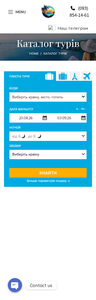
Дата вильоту (48, 109)
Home (33, 53)
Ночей (15, 128)
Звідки (15, 146)
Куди (13, 88)
